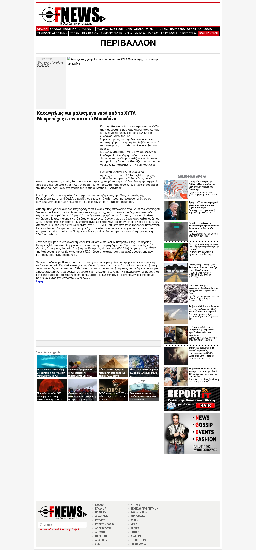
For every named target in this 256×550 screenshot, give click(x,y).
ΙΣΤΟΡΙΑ (75, 33)
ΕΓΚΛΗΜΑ (100, 508)
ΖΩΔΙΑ (207, 29)
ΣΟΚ (97, 544)
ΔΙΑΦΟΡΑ (140, 33)
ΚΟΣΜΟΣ (102, 29)
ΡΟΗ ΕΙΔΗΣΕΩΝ (208, 33)
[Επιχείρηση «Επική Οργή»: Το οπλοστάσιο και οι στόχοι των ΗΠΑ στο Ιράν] (176, 273)
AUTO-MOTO (138, 516)
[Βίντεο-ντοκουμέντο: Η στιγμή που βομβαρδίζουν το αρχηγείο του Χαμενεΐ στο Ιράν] (176, 294)
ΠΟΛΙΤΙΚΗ (70, 29)
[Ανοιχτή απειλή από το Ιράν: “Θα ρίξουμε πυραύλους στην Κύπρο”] (176, 252)
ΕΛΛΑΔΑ (55, 29)
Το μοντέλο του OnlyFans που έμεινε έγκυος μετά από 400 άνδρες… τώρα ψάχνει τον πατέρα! (203, 372)
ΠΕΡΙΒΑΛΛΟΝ (90, 33)
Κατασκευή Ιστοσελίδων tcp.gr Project (59, 529)
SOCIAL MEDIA (139, 512)
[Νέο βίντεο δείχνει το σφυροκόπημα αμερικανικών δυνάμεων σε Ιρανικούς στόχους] (176, 231)
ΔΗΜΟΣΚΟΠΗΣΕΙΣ (111, 33)
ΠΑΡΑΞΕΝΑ (177, 29)
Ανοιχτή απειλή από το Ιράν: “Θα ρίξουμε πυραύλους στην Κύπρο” (204, 246)
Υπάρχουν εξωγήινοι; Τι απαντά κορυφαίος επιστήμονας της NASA (201, 350)
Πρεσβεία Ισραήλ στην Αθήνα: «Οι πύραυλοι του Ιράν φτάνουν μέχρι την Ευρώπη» (202, 185)
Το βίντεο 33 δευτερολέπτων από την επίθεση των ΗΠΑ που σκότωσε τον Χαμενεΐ (204, 309)
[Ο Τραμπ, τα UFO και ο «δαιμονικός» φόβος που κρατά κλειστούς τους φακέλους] (176, 335)
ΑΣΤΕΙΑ (135, 520)
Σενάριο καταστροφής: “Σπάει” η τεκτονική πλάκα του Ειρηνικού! (143, 396)
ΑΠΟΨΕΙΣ (162, 29)
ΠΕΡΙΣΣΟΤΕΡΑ (188, 33)
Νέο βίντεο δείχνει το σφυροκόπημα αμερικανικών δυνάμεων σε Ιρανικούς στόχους (204, 227)
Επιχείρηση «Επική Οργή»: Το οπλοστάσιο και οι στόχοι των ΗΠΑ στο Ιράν (203, 267)
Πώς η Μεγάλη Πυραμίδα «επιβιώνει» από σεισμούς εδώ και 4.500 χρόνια (112, 372)
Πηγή (39, 281)
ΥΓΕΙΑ (128, 33)
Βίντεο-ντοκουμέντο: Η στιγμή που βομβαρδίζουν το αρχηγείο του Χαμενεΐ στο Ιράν (203, 289)
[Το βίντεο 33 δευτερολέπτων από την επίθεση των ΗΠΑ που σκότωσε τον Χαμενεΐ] (176, 315)
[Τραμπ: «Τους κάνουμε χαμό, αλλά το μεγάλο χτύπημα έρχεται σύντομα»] (176, 211)
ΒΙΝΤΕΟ (135, 532)
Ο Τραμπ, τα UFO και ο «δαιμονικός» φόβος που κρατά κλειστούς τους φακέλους (201, 331)
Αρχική (42, 29)
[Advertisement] (67, 151)
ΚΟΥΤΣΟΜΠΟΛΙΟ (121, 29)
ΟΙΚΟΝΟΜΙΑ (86, 29)
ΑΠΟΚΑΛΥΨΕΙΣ (144, 29)
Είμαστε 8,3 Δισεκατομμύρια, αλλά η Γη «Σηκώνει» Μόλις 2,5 (144, 372)
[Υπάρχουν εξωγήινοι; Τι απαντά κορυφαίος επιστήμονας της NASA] (176, 356)
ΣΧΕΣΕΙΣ (135, 528)
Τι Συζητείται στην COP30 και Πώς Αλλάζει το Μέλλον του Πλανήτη (113, 396)
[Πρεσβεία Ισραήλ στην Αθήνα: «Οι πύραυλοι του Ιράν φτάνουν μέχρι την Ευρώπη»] (176, 190)
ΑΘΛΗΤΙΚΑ (194, 29)
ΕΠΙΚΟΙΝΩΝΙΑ (169, 33)
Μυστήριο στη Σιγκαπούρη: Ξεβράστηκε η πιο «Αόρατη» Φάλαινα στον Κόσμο (51, 372)
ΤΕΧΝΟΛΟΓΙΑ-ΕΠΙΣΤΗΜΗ (52, 33)
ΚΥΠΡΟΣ (153, 33)
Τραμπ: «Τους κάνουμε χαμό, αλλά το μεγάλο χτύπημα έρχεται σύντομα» (204, 205)
